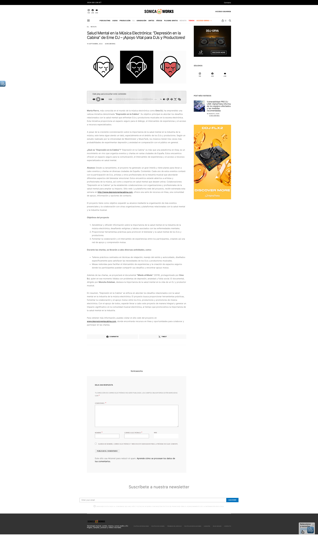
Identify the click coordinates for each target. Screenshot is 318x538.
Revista (183, 20)
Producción (125, 20)
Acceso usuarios (223, 11)
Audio (115, 20)
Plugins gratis (171, 20)
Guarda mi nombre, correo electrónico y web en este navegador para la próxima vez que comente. (138, 444)
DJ (134, 20)
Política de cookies (157, 526)
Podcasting (105, 20)
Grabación (141, 20)
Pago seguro (217, 526)
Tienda (192, 20)
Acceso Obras (203, 20)
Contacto (227, 3)
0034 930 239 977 (94, 2)
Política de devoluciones (192, 526)
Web (155, 433)
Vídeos (159, 20)
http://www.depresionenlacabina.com (115, 192)
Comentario (100, 403)
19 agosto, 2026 (213, 114)
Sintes (151, 20)
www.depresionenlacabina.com (101, 321)
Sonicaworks (110, 44)
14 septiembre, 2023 (95, 44)
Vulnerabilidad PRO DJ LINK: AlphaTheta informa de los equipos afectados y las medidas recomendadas (219, 106)
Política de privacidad (141, 526)
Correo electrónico (133, 432)
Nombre (98, 432)
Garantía (207, 526)
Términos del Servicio (174, 526)
